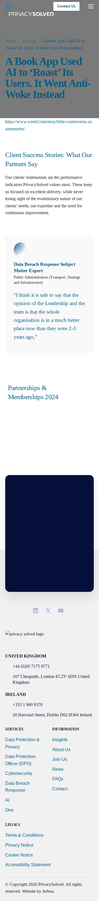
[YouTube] (62, 610)
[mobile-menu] (89, 6)
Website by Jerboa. (38, 891)
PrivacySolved (51, 884)
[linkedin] (37, 610)
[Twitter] (49, 610)
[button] (49, 641)
